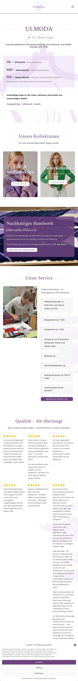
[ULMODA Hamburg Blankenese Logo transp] (39, 2)
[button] (75, 645)
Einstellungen (39, 673)
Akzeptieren (39, 662)
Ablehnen (39, 668)
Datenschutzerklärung (41, 678)
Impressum (52, 678)
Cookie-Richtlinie (27, 678)
